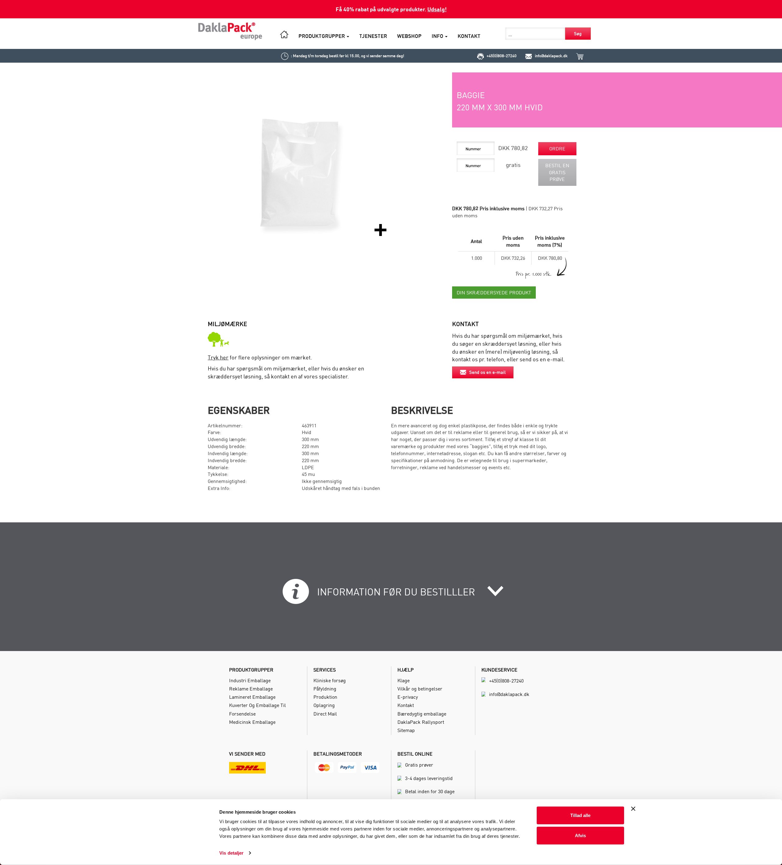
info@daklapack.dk (551, 55)
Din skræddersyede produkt (494, 292)
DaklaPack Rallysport (420, 722)
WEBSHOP (409, 36)
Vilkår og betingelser (419, 689)
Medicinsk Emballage (252, 722)
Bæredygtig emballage (421, 714)
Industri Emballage (250, 680)
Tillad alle (580, 815)
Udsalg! (437, 9)
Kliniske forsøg (329, 680)
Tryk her (218, 357)
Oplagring (324, 705)
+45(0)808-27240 (501, 55)
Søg (578, 33)
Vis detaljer (231, 853)
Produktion (325, 697)
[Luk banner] (633, 809)
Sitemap (406, 730)
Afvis (580, 835)
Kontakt (405, 705)
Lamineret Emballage (252, 697)
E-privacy (407, 697)
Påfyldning (324, 689)
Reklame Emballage (251, 689)
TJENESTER (373, 36)
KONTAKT (469, 36)
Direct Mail (325, 714)
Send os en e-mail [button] (487, 372)
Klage (403, 680)
